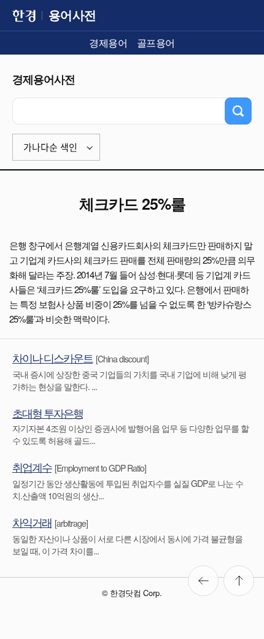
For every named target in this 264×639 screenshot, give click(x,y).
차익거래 (32, 522)
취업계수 (32, 467)
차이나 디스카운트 (52, 357)
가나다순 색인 (50, 147)
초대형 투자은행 (47, 413)
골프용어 (156, 43)
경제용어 (108, 43)
